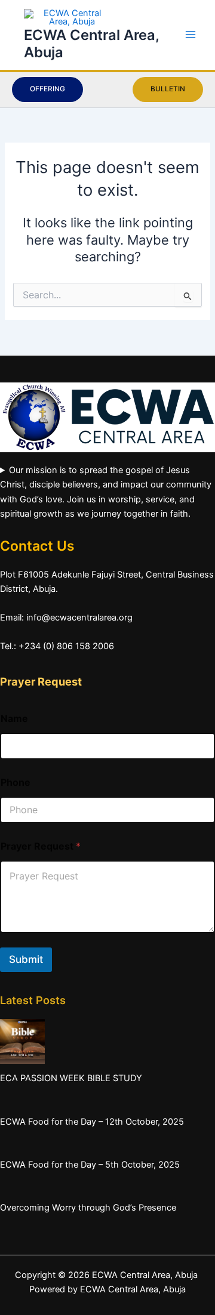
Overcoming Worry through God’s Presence (88, 1207)
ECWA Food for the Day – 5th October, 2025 (90, 1164)
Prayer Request (41, 846)
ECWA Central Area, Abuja (133, 1289)
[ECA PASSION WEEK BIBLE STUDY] (22, 1041)
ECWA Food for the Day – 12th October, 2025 (92, 1121)
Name (14, 718)
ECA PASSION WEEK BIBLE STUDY (71, 1078)
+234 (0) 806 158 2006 (66, 646)
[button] (47, 89)
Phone (15, 782)
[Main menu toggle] (190, 34)
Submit (26, 959)
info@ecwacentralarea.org (79, 617)
